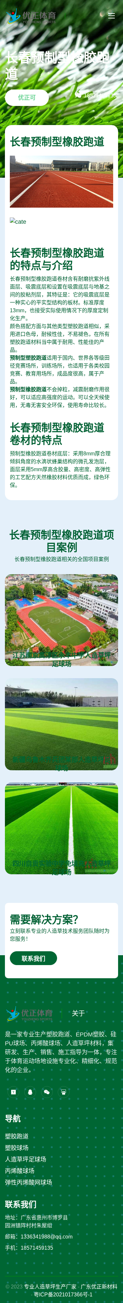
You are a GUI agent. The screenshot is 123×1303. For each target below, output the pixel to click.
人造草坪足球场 (25, 1159)
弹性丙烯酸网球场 (28, 1182)
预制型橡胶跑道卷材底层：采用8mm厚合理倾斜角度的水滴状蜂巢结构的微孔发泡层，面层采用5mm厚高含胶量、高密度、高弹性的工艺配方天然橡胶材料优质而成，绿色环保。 (60, 469)
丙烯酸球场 (19, 1171)
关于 (78, 1013)
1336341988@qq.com (46, 1236)
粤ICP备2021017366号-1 (63, 1294)
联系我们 (33, 959)
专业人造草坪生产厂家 (50, 1287)
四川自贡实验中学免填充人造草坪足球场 (61, 868)
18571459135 (37, 1248)
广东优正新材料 (99, 1287)
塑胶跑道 (17, 1136)
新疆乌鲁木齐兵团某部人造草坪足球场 (61, 764)
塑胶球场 (17, 1148)
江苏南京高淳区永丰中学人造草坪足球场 (61, 660)
